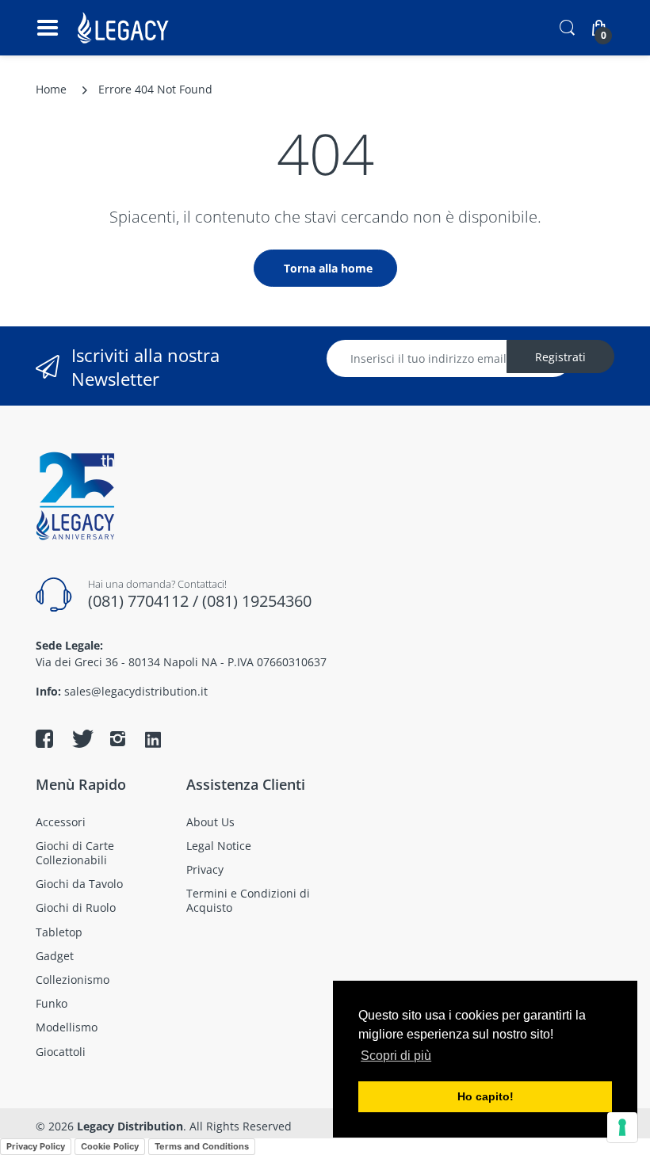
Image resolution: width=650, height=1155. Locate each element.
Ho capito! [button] (485, 1096)
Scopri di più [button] (396, 1055)
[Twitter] (81, 738)
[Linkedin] (153, 740)
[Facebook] (44, 738)
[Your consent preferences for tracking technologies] (622, 1127)
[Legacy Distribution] (124, 28)
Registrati (560, 356)
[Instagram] (117, 738)
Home (51, 89)
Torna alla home (328, 268)
